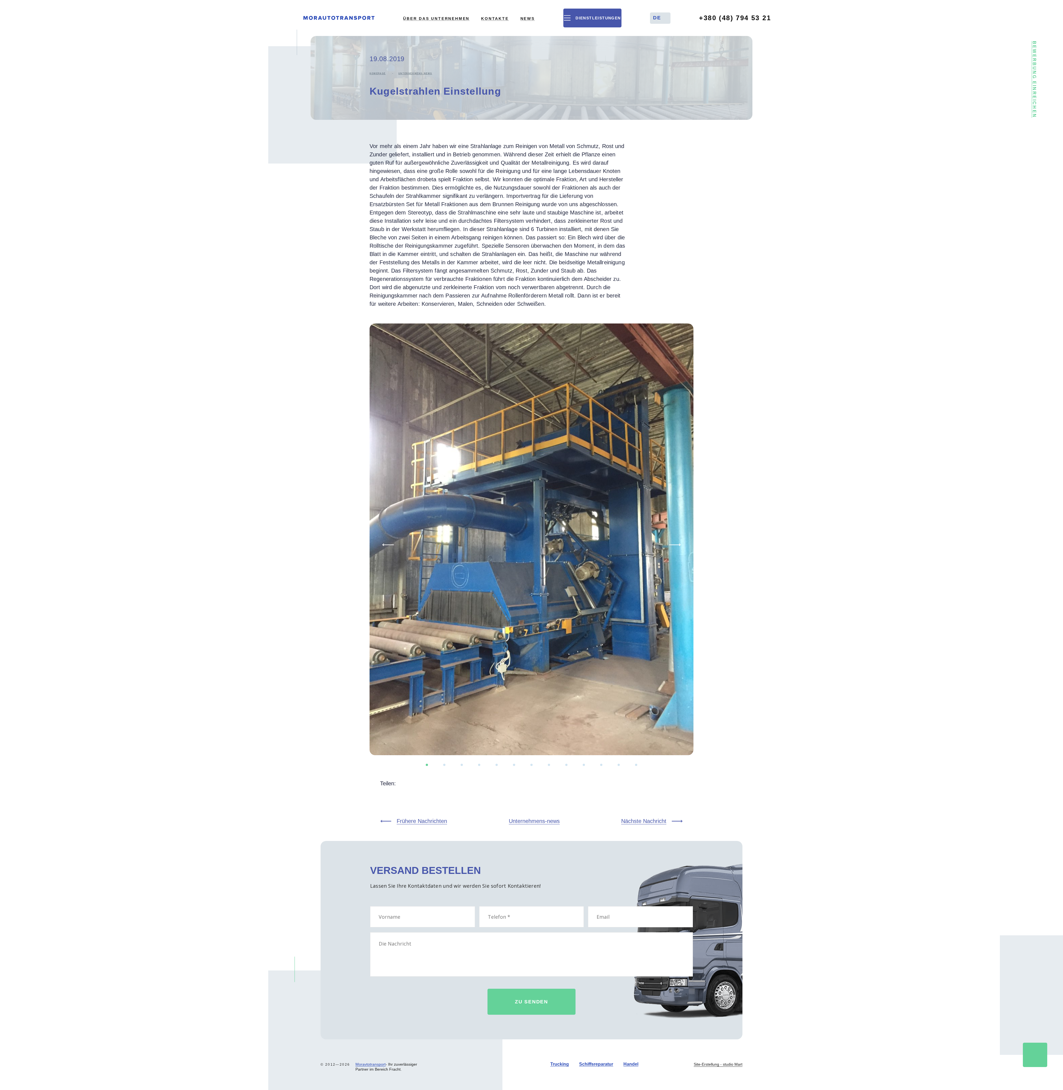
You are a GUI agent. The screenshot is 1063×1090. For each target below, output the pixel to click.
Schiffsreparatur (596, 1064)
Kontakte (495, 18)
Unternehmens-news (415, 73)
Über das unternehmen (436, 18)
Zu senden (531, 1001)
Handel (630, 1064)
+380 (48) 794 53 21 (735, 18)
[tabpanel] (531, 539)
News (527, 18)
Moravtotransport (370, 1064)
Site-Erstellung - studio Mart (718, 1064)
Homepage (378, 73)
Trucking (559, 1064)
